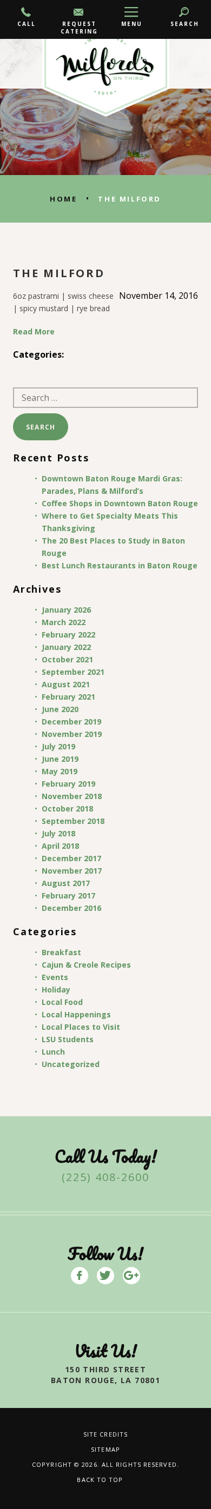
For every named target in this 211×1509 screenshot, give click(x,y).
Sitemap (105, 1449)
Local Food (62, 1002)
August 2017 (66, 883)
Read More (34, 331)
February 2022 (68, 634)
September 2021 (73, 672)
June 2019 (60, 759)
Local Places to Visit (81, 1027)
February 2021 (68, 697)
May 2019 (59, 771)
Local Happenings (76, 1014)
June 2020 (60, 709)
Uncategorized (71, 1064)
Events (55, 977)
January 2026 (66, 610)
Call (26, 24)
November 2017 (72, 871)
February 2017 (68, 895)
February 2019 (68, 784)
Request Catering (79, 27)
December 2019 (71, 721)
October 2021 (67, 659)
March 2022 (63, 622)
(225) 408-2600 (105, 1177)
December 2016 (71, 908)
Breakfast (61, 952)
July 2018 (58, 833)
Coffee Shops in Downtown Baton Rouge (120, 503)
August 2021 (66, 684)
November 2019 (72, 734)
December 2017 (71, 858)
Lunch (53, 1052)
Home (63, 199)
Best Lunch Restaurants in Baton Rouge (119, 565)
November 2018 (72, 796)
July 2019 (58, 746)
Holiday (56, 989)
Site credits (105, 1434)
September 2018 (73, 821)
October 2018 (67, 808)
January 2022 (66, 647)
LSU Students (68, 1039)
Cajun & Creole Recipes (86, 965)
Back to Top (100, 1480)
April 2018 (60, 846)
